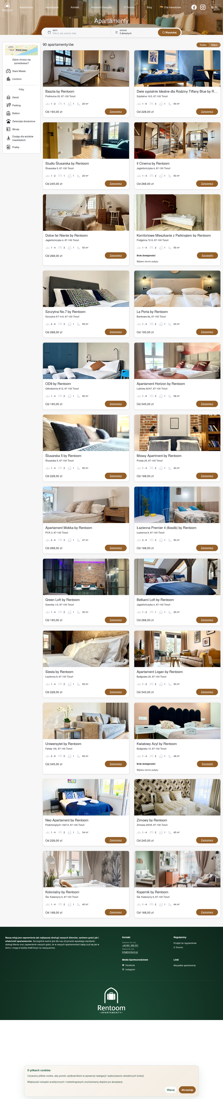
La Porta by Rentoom (152, 311)
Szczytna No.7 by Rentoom (65, 311)
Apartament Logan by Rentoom (160, 671)
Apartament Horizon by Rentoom (161, 383)
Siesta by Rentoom (59, 671)
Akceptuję (187, 1090)
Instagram (130, 969)
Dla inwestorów (172, 7)
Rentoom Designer (101, 7)
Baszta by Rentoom (59, 91)
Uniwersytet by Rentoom (63, 743)
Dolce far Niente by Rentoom (66, 235)
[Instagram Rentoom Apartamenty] (203, 7)
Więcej (170, 1090)
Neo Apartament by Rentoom (66, 819)
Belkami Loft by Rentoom (155, 599)
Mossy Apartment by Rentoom (159, 455)
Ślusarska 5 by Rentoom (63, 455)
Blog (149, 7)
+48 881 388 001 (130, 945)
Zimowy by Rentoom (152, 819)
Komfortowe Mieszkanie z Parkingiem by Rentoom (174, 235)
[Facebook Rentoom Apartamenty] (194, 7)
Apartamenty (26, 7)
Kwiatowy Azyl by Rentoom (157, 743)
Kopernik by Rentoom (152, 891)
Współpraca (51, 7)
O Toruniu (129, 7)
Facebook (130, 965)
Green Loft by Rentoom (62, 599)
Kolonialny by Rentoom (62, 891)
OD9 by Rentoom (58, 383)
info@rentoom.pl (130, 952)
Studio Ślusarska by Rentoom (67, 163)
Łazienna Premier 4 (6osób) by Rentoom (166, 527)
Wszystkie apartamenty (185, 965)
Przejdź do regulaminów (185, 943)
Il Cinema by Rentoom (153, 163)
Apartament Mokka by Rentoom (68, 527)
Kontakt (75, 7)
